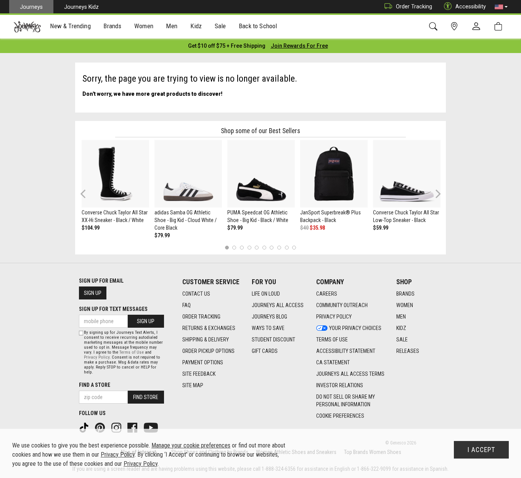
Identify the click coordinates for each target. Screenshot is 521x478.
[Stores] (455, 26)
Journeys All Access (278, 305)
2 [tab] (234, 247)
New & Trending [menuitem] (70, 26)
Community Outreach (342, 305)
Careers (326, 294)
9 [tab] (286, 247)
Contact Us (196, 294)
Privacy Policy (334, 317)
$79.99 (162, 235)
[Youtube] (151, 427)
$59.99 (380, 228)
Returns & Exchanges (208, 328)
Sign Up (92, 293)
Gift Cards (265, 351)
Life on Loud (266, 294)
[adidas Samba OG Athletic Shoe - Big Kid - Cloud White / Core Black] (188, 174)
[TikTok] (84, 427)
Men (401, 317)
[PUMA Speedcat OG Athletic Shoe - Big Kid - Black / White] (261, 174)
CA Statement (333, 362)
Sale (402, 339)
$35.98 (317, 228)
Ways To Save (268, 328)
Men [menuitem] (171, 26)
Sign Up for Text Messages (113, 309)
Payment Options (202, 362)
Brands (405, 294)
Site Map (192, 385)
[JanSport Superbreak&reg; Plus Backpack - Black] (334, 174)
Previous (87, 196)
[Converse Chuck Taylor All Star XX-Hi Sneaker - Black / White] (115, 174)
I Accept (481, 450)
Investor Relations (339, 385)
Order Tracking (414, 6)
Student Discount (273, 339)
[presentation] (70, 27)
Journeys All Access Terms (350, 374)
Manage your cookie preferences (190, 445)
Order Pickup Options (208, 351)
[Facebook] (133, 427)
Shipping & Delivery (205, 339)
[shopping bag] (499, 26)
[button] (501, 6)
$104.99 (91, 228)
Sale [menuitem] (220, 26)
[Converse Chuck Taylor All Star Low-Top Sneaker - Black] (407, 174)
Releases (407, 351)
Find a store (94, 385)
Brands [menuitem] (112, 26)
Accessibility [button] (470, 6)
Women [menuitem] (143, 26)
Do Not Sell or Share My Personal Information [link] (345, 400)
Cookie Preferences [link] (340, 416)
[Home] (27, 27)
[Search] (434, 26)
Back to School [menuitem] (258, 26)
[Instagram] (117, 427)
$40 (304, 228)
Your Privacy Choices (355, 328)
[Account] (477, 26)
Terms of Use (332, 339)
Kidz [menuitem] (196, 26)
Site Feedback (198, 374)
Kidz (401, 328)
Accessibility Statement (345, 351)
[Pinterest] (100, 427)
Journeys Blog (269, 317)
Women (404, 305)
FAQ (186, 305)
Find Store (145, 397)
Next (436, 194)
